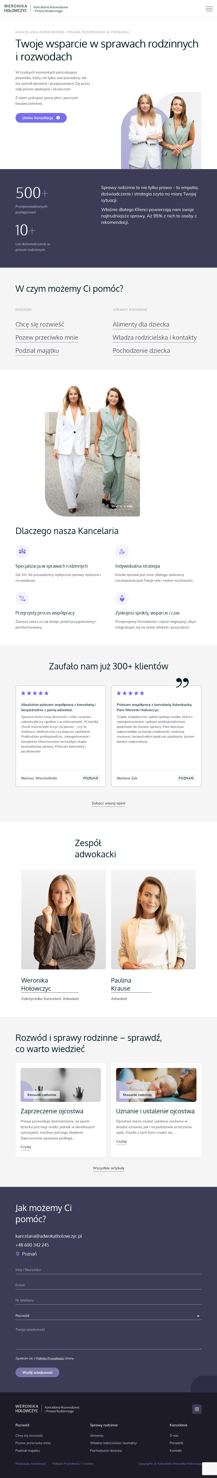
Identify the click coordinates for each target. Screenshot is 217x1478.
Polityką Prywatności (50, 1358)
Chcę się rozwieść (39, 324)
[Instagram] (197, 1409)
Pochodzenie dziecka (141, 350)
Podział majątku (37, 350)
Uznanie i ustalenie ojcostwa (155, 1111)
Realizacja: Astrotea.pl (30, 1463)
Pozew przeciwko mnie (46, 337)
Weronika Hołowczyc (36, 984)
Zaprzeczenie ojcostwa (52, 1111)
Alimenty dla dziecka (141, 324)
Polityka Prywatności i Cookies (73, 1463)
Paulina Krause (121, 984)
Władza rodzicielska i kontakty (155, 337)
